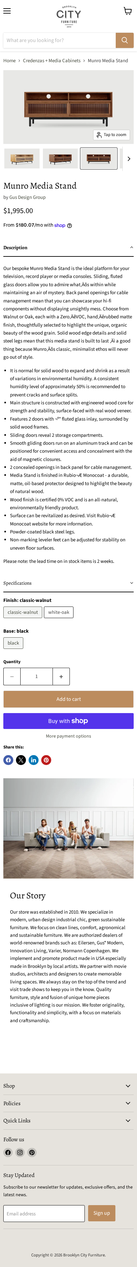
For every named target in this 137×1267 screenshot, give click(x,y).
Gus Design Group (27, 197)
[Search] (125, 40)
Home (9, 61)
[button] (68, 248)
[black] (14, 650)
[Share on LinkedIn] (34, 760)
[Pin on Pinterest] (46, 760)
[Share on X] (21, 760)
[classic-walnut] (23, 619)
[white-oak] (59, 619)
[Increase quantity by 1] (61, 676)
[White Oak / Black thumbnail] (22, 158)
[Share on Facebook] (8, 760)
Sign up (101, 1213)
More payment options (68, 736)
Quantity (12, 661)
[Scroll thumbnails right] (127, 159)
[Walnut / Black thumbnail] (60, 158)
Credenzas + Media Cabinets (51, 61)
